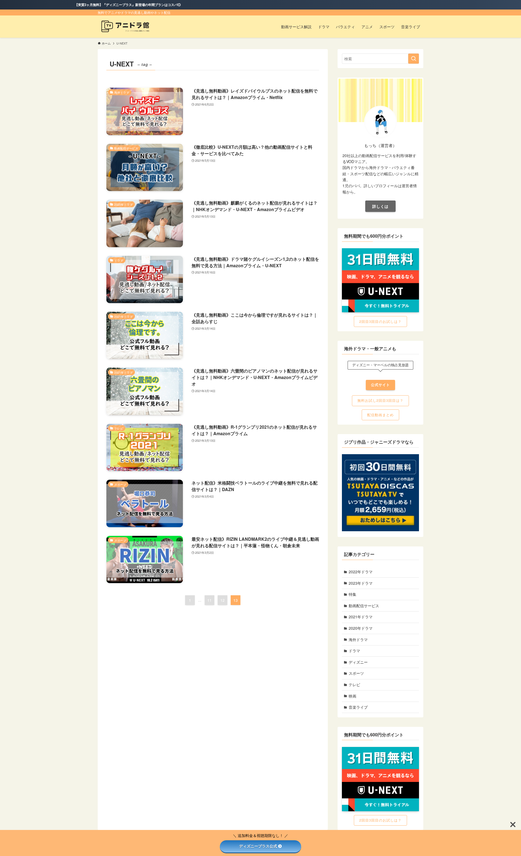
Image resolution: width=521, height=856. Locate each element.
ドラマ (354, 650)
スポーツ (356, 673)
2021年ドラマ (361, 616)
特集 (352, 594)
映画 (352, 696)
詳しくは (380, 206)
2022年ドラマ (361, 571)
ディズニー (358, 662)
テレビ (354, 684)
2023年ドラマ (361, 583)
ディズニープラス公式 (258, 846)
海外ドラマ (358, 639)
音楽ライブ (358, 707)
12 (222, 600)
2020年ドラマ (361, 628)
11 (209, 600)
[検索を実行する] (413, 58)
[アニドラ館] (128, 26)
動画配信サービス (364, 605)
